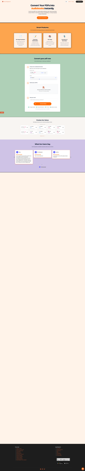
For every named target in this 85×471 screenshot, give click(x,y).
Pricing (72, 1)
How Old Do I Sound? (20, 454)
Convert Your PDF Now (42, 17)
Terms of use (59, 454)
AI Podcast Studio (19, 458)
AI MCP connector (60, 449)
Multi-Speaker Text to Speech (21, 459)
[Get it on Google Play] (60, 463)
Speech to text (18, 448)
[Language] (66, 1)
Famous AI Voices (19, 456)
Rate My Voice (18, 453)
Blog (57, 451)
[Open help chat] (83, 469)
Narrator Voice (32, 70)
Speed (31, 75)
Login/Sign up (80, 1)
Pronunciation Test (19, 450)
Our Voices (58, 448)
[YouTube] (40, 469)
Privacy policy (59, 455)
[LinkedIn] (42, 469)
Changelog (58, 453)
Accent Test (18, 451)
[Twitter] (44, 469)
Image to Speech (19, 457)
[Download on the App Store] (66, 463)
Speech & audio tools (20, 449)
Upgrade (2, 112)
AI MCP (69, 1)
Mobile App (59, 450)
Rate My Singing (19, 455)
